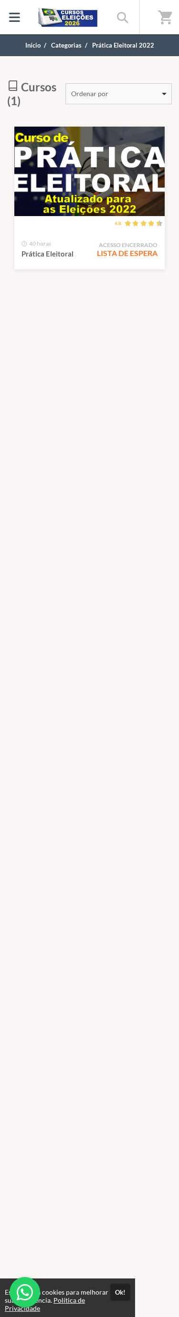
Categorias (66, 45)
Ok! (120, 1292)
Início (33, 45)
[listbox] (118, 93)
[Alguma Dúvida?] (25, 1292)
